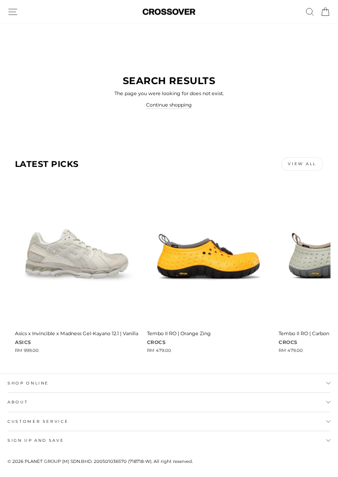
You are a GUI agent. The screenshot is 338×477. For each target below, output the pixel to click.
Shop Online (28, 383)
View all (302, 163)
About (17, 401)
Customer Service (37, 421)
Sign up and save (35, 440)
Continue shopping (169, 105)
